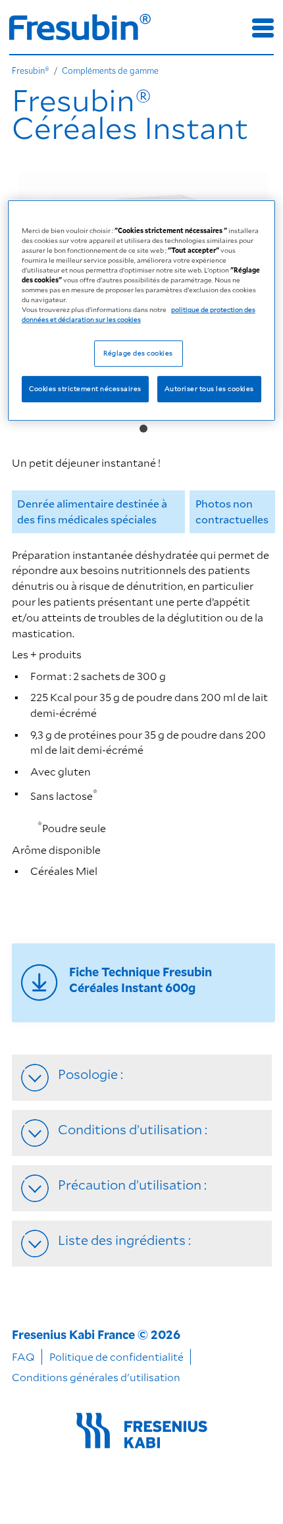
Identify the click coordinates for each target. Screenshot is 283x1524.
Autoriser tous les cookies (209, 389)
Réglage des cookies (137, 353)
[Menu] (263, 28)
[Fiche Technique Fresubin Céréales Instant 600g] (143, 982)
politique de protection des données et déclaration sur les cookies (138, 314)
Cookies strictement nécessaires (85, 389)
